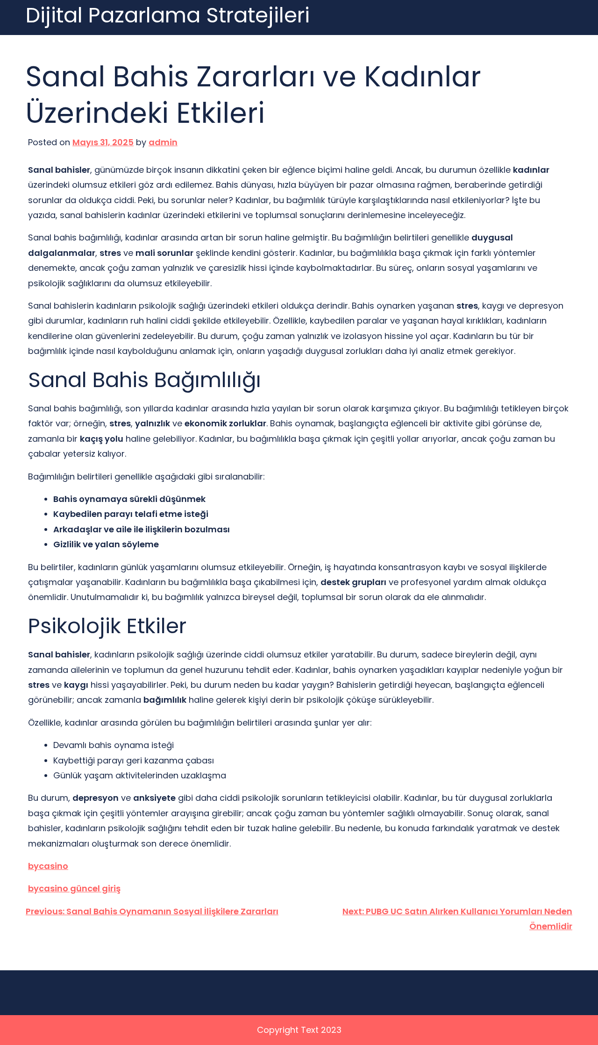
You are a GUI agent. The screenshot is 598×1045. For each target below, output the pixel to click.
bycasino (48, 866)
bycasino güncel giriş (74, 888)
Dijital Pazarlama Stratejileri (168, 15)
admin (163, 142)
